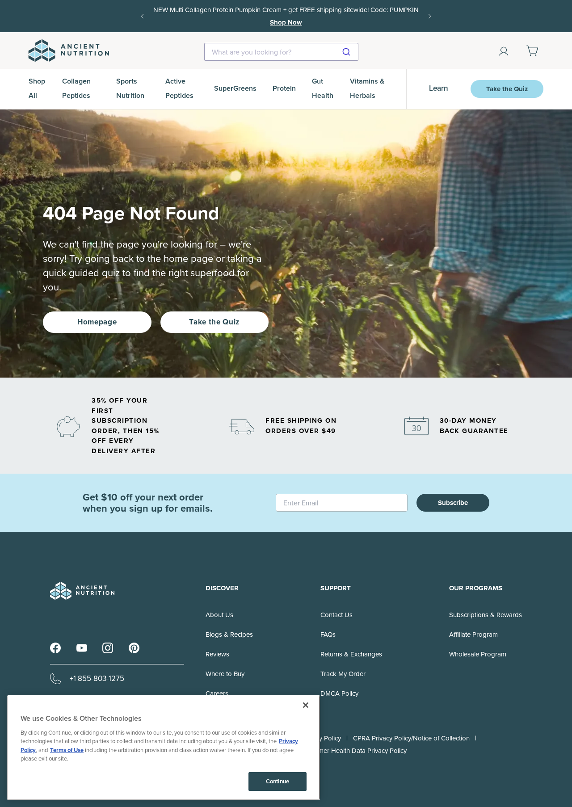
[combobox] (281, 52)
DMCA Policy (339, 693)
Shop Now (286, 22)
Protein (284, 88)
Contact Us (336, 615)
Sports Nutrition (130, 88)
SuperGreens (235, 88)
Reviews (217, 654)
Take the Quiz (507, 89)
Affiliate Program (473, 634)
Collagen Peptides (76, 88)
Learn (438, 88)
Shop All (37, 88)
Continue (277, 781)
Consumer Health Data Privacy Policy (353, 751)
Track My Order (343, 674)
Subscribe (453, 503)
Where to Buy (225, 674)
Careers (217, 693)
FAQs (328, 634)
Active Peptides (179, 88)
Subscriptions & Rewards (485, 615)
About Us (219, 615)
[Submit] (347, 52)
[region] (163, 747)
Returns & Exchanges (351, 654)
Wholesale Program (477, 654)
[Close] (305, 705)
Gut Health (322, 88)
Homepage (97, 322)
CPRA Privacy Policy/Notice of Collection (411, 738)
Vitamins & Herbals (367, 88)
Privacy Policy (321, 738)
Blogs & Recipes (229, 634)
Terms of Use (67, 750)
